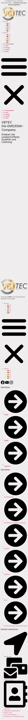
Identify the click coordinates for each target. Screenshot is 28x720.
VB (8, 44)
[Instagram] (11, 382)
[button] (14, 80)
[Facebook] (3, 382)
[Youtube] (7, 382)
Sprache (5, 21)
